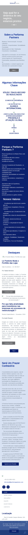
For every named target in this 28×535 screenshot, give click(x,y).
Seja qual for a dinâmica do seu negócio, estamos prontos (14, 24)
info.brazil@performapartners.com (13, 482)
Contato (7, 507)
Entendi (14, 531)
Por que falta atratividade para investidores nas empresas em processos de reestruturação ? (13, 307)
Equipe (6, 501)
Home (5, 492)
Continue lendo (9, 292)
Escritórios (8, 504)
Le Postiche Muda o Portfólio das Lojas (10, 262)
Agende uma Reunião (10, 464)
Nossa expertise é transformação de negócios (15, 24)
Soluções (7, 498)
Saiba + (14, 70)
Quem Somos (8, 495)
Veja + (14, 350)
